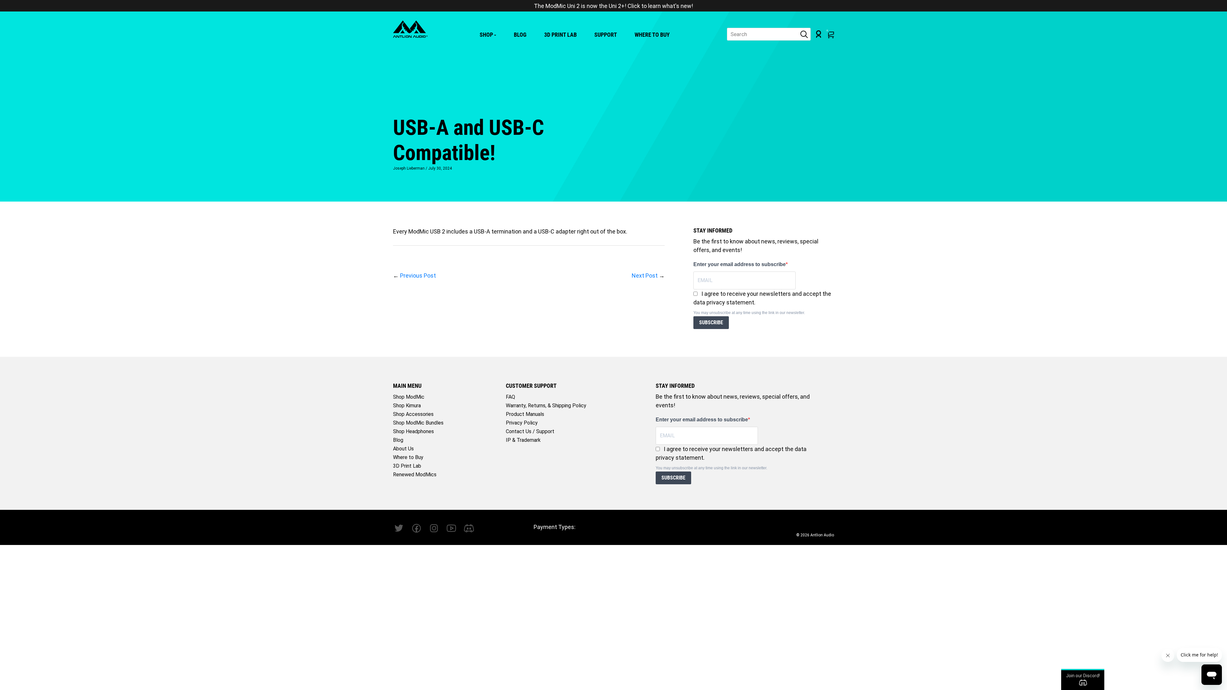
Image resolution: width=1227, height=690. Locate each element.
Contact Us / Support (530, 431)
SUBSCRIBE (711, 322)
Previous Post (418, 275)
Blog (520, 34)
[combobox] (769, 34)
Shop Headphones (413, 431)
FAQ (510, 397)
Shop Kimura (407, 405)
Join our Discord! (1083, 675)
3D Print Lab (560, 34)
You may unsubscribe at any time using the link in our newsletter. (749, 312)
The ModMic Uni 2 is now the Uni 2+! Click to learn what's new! (613, 6)
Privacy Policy (522, 423)
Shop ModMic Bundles (418, 423)
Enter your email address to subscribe (739, 264)
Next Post (645, 275)
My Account (818, 34)
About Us (403, 449)
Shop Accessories (413, 414)
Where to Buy (652, 34)
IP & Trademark (523, 440)
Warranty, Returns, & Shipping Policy (546, 405)
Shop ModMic (408, 397)
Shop (486, 34)
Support (605, 34)
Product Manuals (525, 414)
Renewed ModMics (414, 474)
